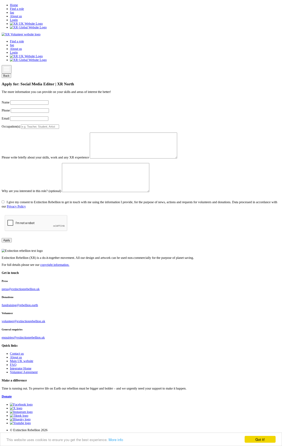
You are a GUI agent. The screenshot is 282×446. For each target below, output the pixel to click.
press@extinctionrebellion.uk (21, 289)
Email (5, 118)
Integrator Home (20, 368)
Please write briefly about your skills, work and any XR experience (45, 157)
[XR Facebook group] (21, 404)
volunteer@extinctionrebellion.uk (23, 321)
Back (6, 75)
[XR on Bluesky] (20, 419)
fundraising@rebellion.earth (20, 305)
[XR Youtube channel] (20, 423)
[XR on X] (16, 408)
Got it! (260, 439)
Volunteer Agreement (24, 372)
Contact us (17, 353)
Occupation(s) (11, 126)
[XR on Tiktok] (19, 415)
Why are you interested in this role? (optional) (31, 191)
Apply (6, 240)
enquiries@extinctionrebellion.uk (23, 337)
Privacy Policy (16, 206)
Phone (6, 110)
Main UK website (21, 361)
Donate (7, 396)
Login (14, 20)
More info (116, 439)
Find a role (17, 9)
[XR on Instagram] (21, 412)
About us (16, 16)
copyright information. (54, 264)
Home (14, 5)
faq (12, 12)
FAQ (13, 364)
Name (5, 102)
